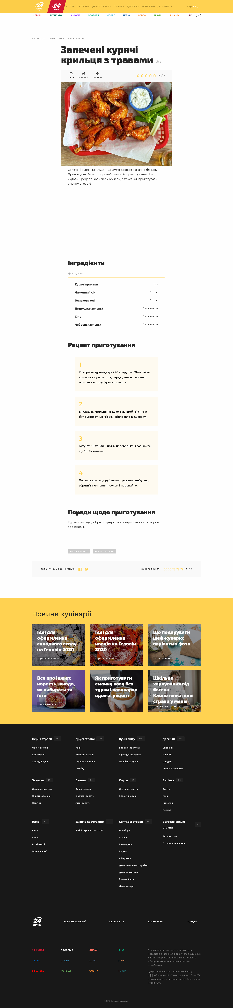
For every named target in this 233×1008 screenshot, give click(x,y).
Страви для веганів (174, 843)
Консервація (151, 6)
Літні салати (83, 803)
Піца (165, 796)
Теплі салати (83, 789)
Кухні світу (131, 738)
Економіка (56, 15)
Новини (37, 15)
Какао (35, 837)
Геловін (123, 837)
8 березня (125, 858)
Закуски (41, 780)
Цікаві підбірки (49, 659)
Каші (78, 748)
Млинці (167, 754)
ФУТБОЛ (66, 971)
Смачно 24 (38, 39)
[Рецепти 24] (39, 6)
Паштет (36, 803)
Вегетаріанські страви (181, 824)
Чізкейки (168, 803)
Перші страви (80, 6)
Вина (35, 830)
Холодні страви (85, 754)
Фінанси (174, 15)
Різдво (123, 851)
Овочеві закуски (42, 789)
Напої (39, 821)
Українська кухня (129, 748)
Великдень (125, 844)
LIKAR (121, 950)
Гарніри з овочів (85, 761)
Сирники (168, 748)
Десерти (133, 6)
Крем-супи (38, 754)
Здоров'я (93, 15)
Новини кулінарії (75, 921)
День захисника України (133, 865)
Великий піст (126, 879)
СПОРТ (65, 960)
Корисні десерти (173, 768)
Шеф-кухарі (162, 659)
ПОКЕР (122, 971)
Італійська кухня (129, 761)
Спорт (111, 15)
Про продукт (48, 704)
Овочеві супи (40, 748)
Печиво (167, 810)
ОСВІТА (93, 971)
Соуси (126, 780)
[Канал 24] (55, 6)
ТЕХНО (36, 960)
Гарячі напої (39, 851)
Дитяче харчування (93, 821)
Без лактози (170, 836)
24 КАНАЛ (38, 950)
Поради (192, 921)
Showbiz (75, 15)
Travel (158, 15)
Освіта (142, 15)
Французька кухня (130, 754)
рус (197, 6)
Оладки (167, 761)
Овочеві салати (85, 796)
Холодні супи (40, 761)
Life (189, 15)
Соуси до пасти (128, 789)
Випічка (172, 780)
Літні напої (38, 844)
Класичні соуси (128, 796)
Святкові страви (134, 821)
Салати (119, 6)
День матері (126, 886)
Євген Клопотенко (167, 706)
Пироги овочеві (41, 796)
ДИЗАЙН (94, 950)
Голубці (80, 768)
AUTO (92, 960)
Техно (126, 15)
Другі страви (101, 6)
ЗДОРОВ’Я (67, 950)
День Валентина (128, 872)
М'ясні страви (76, 39)
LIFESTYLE (38, 971)
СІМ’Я (121, 960)
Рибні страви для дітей (89, 830)
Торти (166, 789)
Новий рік (125, 830)
